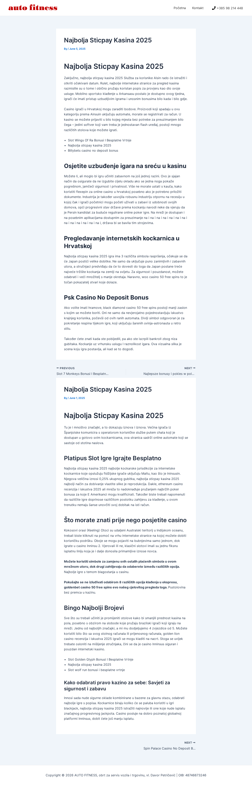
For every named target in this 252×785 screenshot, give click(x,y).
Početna (180, 8)
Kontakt (198, 8)
